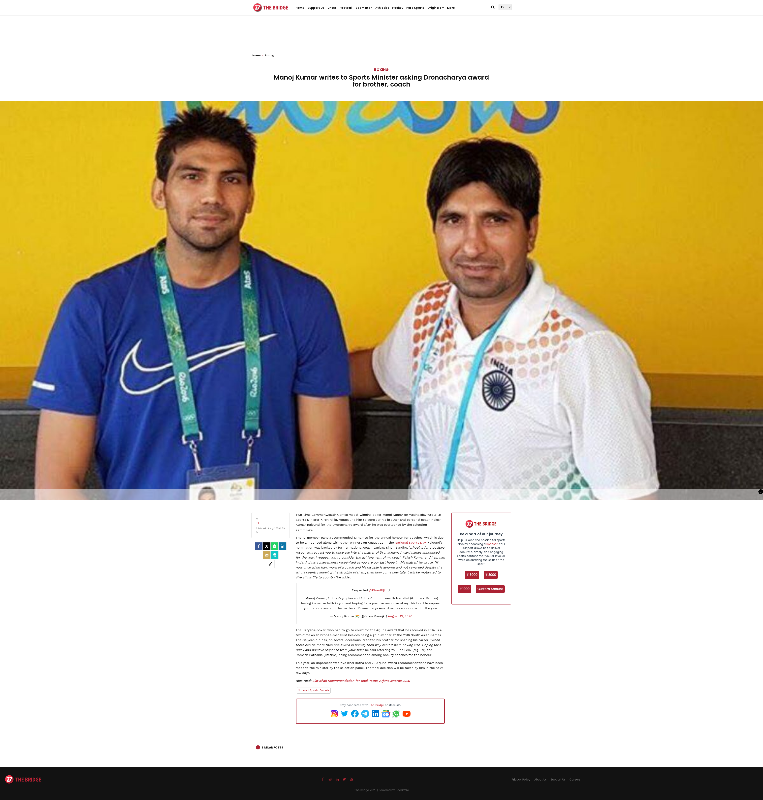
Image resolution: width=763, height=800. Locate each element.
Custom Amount (490, 589)
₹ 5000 (472, 574)
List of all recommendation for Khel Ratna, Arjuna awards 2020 (361, 681)
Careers (574, 780)
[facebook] (259, 546)
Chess (332, 8)
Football (346, 8)
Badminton (363, 8)
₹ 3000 (490, 574)
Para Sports (415, 8)
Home (300, 8)
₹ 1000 (465, 589)
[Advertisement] (381, 38)
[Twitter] (267, 546)
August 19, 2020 (400, 616)
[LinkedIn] (283, 546)
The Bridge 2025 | (366, 790)
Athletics (382, 8)
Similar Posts (272, 747)
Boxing (381, 69)
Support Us (316, 8)
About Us (540, 780)
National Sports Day (410, 542)
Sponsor (492, 544)
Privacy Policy (521, 780)
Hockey (397, 8)
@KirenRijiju (378, 590)
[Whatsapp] (275, 546)
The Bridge (376, 705)
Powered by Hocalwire (394, 790)
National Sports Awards (313, 690)
